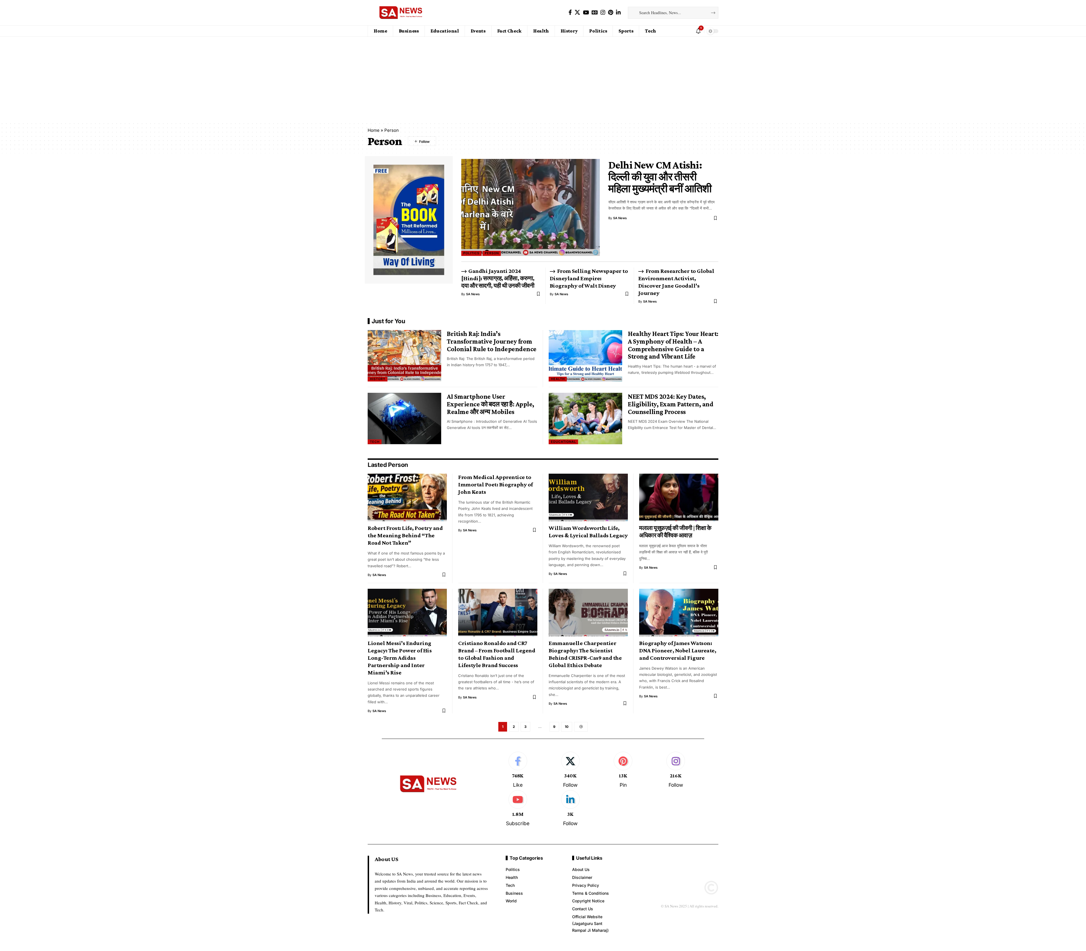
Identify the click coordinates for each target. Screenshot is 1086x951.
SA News (620, 218)
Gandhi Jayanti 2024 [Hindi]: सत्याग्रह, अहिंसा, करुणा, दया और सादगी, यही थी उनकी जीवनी (498, 278)
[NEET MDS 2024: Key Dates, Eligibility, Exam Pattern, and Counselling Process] (585, 418)
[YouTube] (585, 12)
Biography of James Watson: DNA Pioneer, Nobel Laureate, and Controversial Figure (677, 650)
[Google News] (594, 12)
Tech (375, 442)
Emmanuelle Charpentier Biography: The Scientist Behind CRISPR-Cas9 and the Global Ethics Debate (585, 654)
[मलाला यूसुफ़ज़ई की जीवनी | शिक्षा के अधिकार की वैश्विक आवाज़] (678, 497)
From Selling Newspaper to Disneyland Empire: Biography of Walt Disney (589, 278)
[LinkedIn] (618, 12)
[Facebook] (570, 12)
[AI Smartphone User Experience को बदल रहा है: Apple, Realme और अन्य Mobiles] (404, 418)
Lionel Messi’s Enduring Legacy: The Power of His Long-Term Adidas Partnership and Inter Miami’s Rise (400, 658)
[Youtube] (517, 808)
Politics (471, 253)
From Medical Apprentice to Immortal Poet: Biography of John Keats (495, 484)
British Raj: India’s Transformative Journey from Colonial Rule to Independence (491, 341)
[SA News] (401, 12)
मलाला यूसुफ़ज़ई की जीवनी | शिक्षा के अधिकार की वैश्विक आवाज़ (675, 532)
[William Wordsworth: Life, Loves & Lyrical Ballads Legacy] (588, 497)
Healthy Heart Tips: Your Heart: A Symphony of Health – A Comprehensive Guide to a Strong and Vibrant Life (673, 345)
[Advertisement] (543, 79)
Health (558, 379)
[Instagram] (603, 12)
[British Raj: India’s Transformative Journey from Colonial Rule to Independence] (404, 355)
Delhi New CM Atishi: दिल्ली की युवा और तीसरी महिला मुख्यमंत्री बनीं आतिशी (660, 177)
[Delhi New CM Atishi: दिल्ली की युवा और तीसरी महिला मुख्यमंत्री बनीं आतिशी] (530, 207)
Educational (563, 442)
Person (492, 253)
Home (374, 130)
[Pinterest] (611, 12)
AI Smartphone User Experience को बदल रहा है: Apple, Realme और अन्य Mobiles (490, 404)
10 (566, 726)
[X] (577, 12)
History (377, 379)
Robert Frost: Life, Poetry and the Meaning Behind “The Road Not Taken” (405, 535)
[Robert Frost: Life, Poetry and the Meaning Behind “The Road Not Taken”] (407, 497)
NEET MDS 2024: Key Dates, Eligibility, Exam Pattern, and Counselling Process (670, 404)
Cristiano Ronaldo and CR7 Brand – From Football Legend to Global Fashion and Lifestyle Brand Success (496, 654)
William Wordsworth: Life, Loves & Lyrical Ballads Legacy (588, 532)
